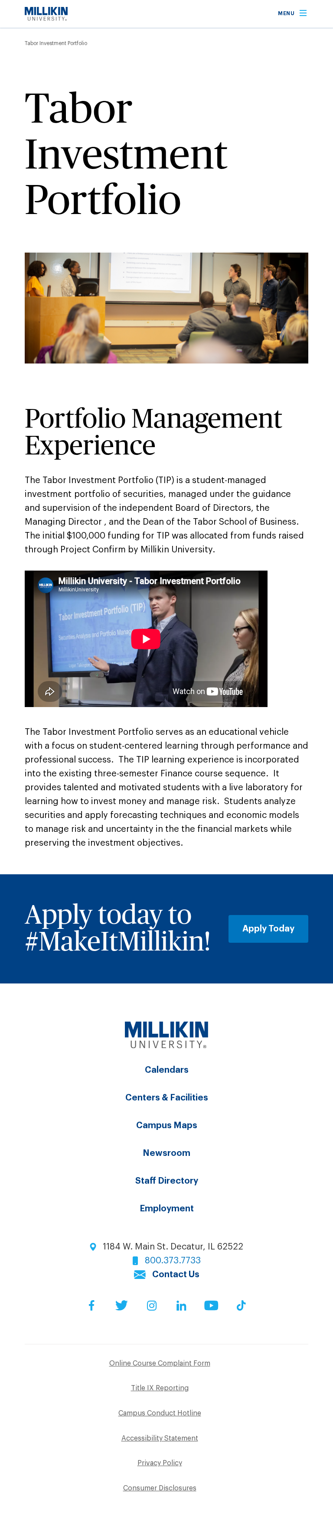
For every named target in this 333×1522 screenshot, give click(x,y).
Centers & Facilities (166, 1098)
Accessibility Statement (159, 1438)
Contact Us (175, 1274)
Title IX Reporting (160, 1388)
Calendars (167, 1070)
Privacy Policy (159, 1463)
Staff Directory (166, 1181)
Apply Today (268, 929)
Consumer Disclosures (159, 1488)
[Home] (46, 18)
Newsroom (166, 1153)
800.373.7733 (173, 1260)
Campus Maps (166, 1125)
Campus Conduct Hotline (159, 1413)
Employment (167, 1208)
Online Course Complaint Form (159, 1363)
